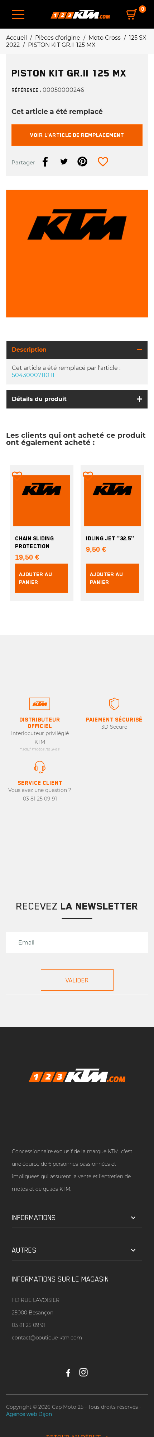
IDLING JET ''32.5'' (110, 538)
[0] (131, 14)
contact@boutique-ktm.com (47, 1337)
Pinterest (82, 161)
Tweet (64, 161)
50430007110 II (33, 375)
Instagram (83, 1369)
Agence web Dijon (29, 1414)
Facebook (68, 1369)
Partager (45, 161)
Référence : (26, 90)
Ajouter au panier (35, 578)
